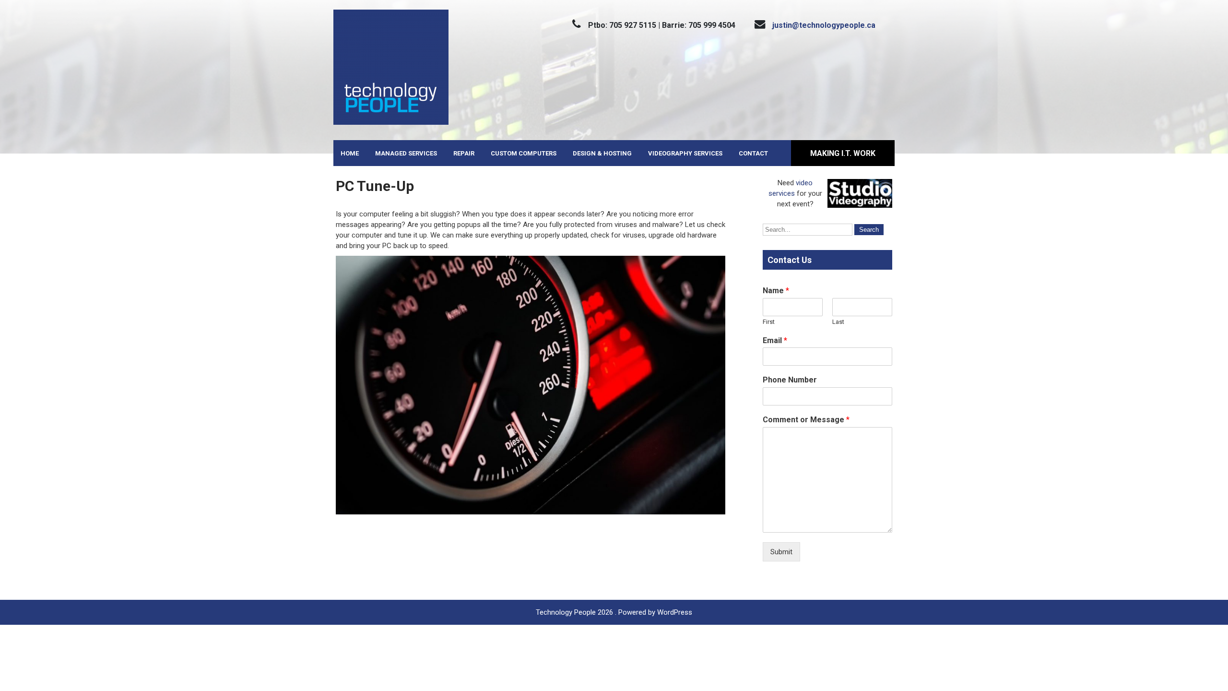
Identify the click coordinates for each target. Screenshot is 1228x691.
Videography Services (685, 153)
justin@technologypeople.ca (823, 25)
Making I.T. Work (842, 153)
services (781, 193)
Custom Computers (523, 153)
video (804, 183)
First (769, 321)
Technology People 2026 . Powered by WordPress (614, 612)
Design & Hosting (602, 153)
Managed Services (406, 153)
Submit (781, 552)
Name (776, 290)
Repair (463, 153)
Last (838, 321)
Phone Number (790, 379)
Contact (753, 153)
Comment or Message (806, 419)
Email (775, 340)
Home (350, 153)
